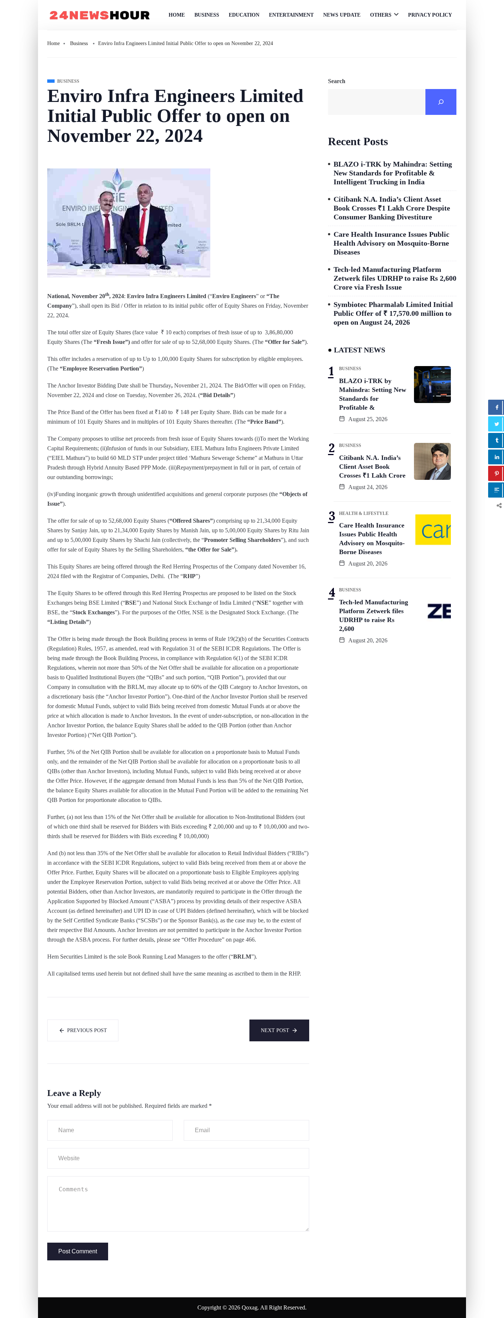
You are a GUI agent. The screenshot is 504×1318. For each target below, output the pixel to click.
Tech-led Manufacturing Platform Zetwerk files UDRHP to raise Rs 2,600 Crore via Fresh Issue (395, 278)
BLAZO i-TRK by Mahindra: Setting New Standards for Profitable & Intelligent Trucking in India (393, 173)
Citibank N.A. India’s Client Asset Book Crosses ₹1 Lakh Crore (372, 466)
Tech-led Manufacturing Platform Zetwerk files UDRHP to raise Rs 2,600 (373, 615)
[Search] (440, 102)
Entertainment (291, 15)
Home (177, 15)
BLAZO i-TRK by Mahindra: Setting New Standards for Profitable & (372, 394)
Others (380, 15)
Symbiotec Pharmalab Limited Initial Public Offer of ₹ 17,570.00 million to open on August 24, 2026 (393, 313)
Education (244, 15)
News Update (341, 15)
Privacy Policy (430, 15)
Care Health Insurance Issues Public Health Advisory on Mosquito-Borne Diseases (391, 243)
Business (206, 15)
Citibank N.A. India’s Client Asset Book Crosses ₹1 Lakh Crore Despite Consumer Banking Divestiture (392, 208)
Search (336, 81)
